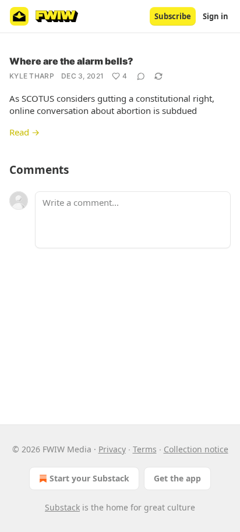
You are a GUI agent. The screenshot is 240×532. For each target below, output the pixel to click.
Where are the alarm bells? (71, 61)
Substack (62, 507)
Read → (24, 132)
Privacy (112, 449)
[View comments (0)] (141, 76)
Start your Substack (89, 478)
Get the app (177, 478)
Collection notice (196, 449)
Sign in (215, 16)
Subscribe (172, 16)
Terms (145, 449)
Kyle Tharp (31, 76)
